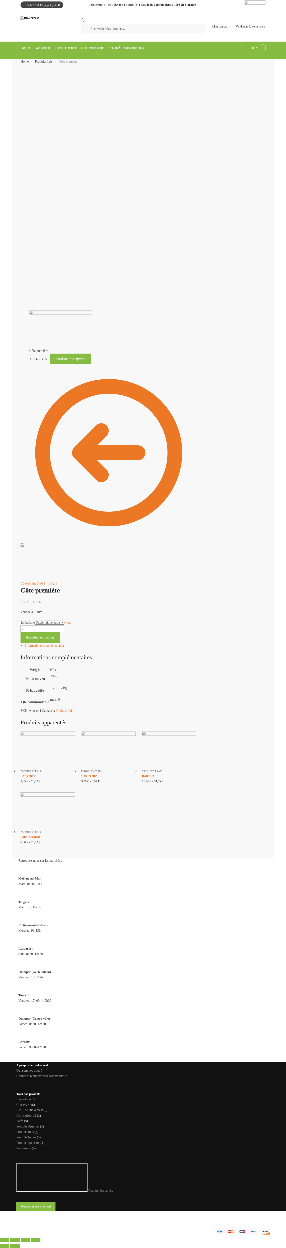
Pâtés (19, 1121)
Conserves (23, 1104)
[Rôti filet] (169, 747)
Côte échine (89, 775)
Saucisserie (23, 1148)
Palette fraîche (30, 836)
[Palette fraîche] (48, 808)
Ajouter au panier (40, 637)
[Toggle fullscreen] (25, 1240)
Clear (67, 622)
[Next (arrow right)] (15, 1246)
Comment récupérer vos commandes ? (41, 1076)
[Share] (15, 1240)
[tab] (111, 645)
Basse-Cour (24, 1099)
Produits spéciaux (28, 1142)
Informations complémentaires (44, 645)
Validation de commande (250, 26)
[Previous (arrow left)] (4, 1246)
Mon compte (219, 26)
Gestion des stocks (100, 1190)
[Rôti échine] (48, 747)
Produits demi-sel (27, 1126)
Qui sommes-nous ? (29, 1070)
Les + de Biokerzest (29, 1110)
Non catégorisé (26, 1115)
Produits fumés (26, 1137)
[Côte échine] (108, 747)
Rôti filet (148, 775)
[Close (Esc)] (4, 1240)
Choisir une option (70, 359)
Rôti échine (28, 775)
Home (25, 61)
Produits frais (43, 61)
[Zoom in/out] (35, 1240)
